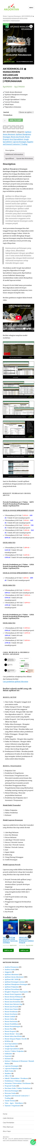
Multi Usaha (9, 1071)
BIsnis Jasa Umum (11, 1009)
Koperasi (8, 1056)
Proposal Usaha (10, 1086)
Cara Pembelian (8, 1122)
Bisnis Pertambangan (12, 1026)
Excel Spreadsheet (16, 139)
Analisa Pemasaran (12, 967)
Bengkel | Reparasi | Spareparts (16, 992)
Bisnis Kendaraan (11, 1011)
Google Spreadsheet (12, 1049)
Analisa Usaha (10, 969)
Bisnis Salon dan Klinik (13, 1036)
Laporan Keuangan (14, 16)
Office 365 (8, 1076)
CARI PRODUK (8, 1118)
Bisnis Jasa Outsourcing (13, 1004)
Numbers (8, 1073)
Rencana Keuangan (11, 1091)
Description (9, 150)
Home (5, 16)
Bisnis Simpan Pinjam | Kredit (16, 1039)
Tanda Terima (10, 1101)
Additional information (14, 154)
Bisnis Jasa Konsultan (13, 1002)
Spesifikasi (9, 158)
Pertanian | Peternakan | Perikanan (18, 1083)
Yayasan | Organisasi (12, 1105)
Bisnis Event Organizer (13, 994)
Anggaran (8, 972)
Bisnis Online (10, 1019)
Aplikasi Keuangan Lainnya (15, 982)
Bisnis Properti (10, 1031)
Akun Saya (7, 1131)
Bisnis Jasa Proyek (17, 137)
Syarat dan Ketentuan (24, 158)
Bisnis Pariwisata (11, 1021)
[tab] (10, 150)
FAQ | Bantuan (8, 1127)
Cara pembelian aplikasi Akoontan (15, 681)
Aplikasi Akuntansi (12, 974)
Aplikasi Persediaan (12, 989)
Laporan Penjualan (11, 1068)
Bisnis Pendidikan (11, 1024)
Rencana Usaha (10, 1093)
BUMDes (8, 1041)
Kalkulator (8, 1054)
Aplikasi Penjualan (11, 987)
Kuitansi (8, 1058)
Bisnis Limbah (10, 1016)
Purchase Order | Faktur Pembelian (17, 1088)
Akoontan (6, 1137)
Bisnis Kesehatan (11, 1014)
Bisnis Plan (9, 1029)
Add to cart (15, 120)
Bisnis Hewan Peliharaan (14, 997)
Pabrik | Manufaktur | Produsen (16, 1078)
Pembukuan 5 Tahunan (13, 1081)
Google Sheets (10, 1046)
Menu (31, 7)
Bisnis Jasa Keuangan (12, 999)
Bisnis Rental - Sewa (12, 1034)
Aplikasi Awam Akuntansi (14, 977)
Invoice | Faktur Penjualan (14, 1051)
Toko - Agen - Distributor (14, 1103)
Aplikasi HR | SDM (11, 979)
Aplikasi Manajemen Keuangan (16, 984)
